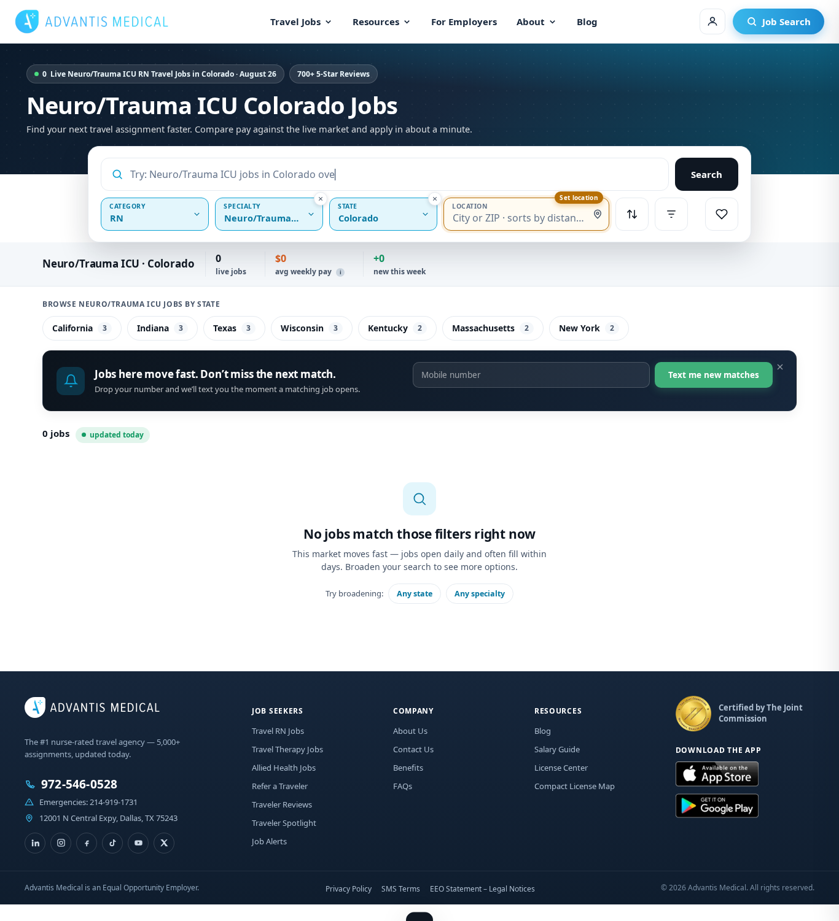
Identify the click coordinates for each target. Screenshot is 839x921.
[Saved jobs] (721, 214)
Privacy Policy (349, 889)
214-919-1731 (114, 801)
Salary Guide (557, 749)
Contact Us (413, 749)
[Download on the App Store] (717, 774)
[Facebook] (86, 843)
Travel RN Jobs (278, 730)
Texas (232, 328)
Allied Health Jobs (284, 767)
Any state (414, 593)
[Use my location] (597, 214)
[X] (164, 843)
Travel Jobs (295, 21)
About (531, 21)
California (79, 328)
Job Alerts (269, 841)
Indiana (160, 328)
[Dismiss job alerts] (780, 367)
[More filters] (671, 214)
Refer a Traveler (280, 786)
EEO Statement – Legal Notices (482, 889)
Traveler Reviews (282, 804)
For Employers (464, 21)
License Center (561, 767)
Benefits (408, 767)
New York (586, 328)
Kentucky (395, 328)
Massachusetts (490, 328)
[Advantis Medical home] (91, 21)
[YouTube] (138, 843)
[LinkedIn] (35, 843)
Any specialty (480, 593)
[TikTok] (112, 843)
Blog (587, 21)
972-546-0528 (79, 784)
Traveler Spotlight (284, 822)
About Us (410, 730)
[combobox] (394, 174)
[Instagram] (60, 843)
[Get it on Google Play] (717, 806)
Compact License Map (574, 786)
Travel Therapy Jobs (287, 749)
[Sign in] (712, 21)
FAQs (402, 786)
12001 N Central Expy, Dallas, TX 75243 (108, 817)
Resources (376, 21)
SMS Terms (400, 889)
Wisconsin (309, 328)
